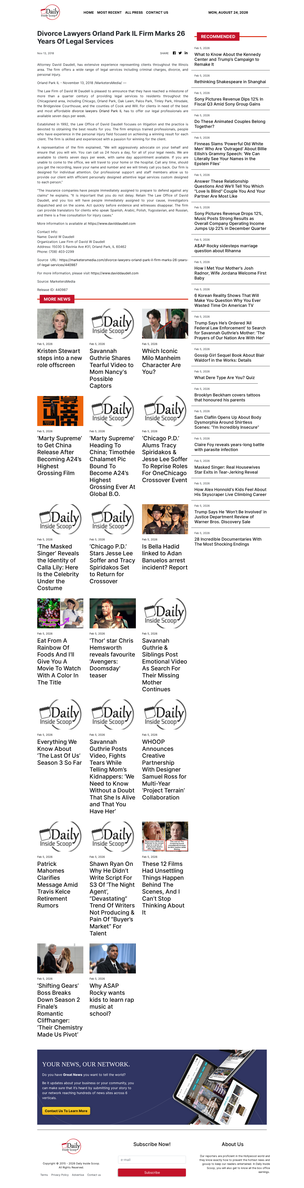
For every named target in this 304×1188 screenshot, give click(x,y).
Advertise (78, 1174)
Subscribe (152, 1172)
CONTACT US (157, 12)
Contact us (94, 1174)
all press (134, 12)
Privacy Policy (60, 1174)
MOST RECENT (109, 12)
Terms (44, 1174)
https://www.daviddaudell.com (112, 223)
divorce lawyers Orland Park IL (97, 111)
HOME (89, 12)
